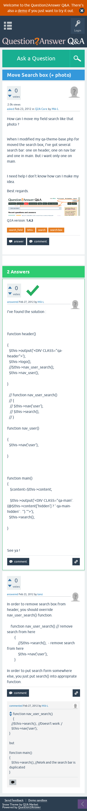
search (41, 230)
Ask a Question (36, 58)
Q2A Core (41, 109)
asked (10, 109)
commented (16, 705)
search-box (56, 230)
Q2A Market (30, 804)
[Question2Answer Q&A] (43, 39)
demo (22, 11)
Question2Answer (29, 807)
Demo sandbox (37, 800)
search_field (16, 230)
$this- (30, 230)
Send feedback (14, 800)
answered (12, 301)
